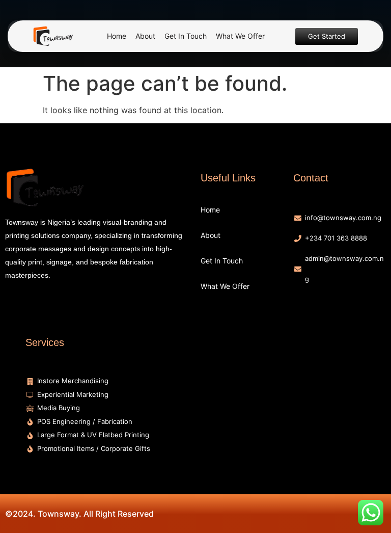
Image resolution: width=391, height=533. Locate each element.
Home (116, 36)
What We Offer (240, 36)
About (145, 36)
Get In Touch (185, 36)
